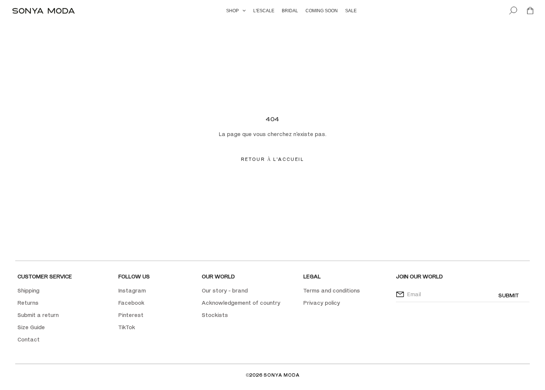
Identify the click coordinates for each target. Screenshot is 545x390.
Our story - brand (225, 290)
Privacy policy (321, 303)
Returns (28, 303)
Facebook (131, 303)
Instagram (132, 290)
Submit (508, 295)
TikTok (126, 327)
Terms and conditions (331, 290)
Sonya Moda (282, 375)
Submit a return (38, 315)
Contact (28, 339)
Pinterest (130, 315)
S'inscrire (327, 91)
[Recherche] (513, 11)
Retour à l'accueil (272, 159)
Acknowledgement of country (241, 303)
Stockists (215, 315)
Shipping (28, 290)
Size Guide (31, 327)
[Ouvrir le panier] (530, 11)
